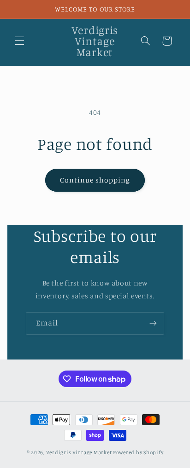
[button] (19, 40)
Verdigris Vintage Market (79, 452)
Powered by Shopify (138, 452)
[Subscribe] (153, 323)
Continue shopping (95, 180)
